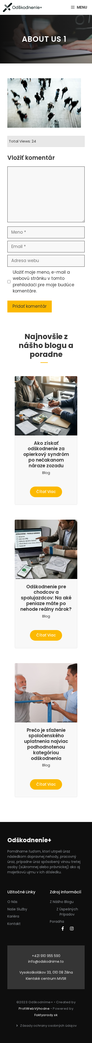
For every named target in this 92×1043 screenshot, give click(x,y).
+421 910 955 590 (46, 955)
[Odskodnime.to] (22, 7)
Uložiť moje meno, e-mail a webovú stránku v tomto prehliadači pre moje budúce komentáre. (43, 281)
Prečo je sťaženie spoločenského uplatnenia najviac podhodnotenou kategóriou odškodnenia (46, 744)
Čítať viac (46, 491)
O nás (12, 901)
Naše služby (17, 909)
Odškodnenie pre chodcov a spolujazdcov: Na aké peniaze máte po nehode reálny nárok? (46, 598)
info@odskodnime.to (46, 961)
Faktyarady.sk (46, 1015)
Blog (46, 472)
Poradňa (57, 921)
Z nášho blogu (62, 901)
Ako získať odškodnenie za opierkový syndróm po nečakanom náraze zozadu (46, 454)
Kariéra (13, 916)
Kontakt (14, 923)
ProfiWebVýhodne (34, 1008)
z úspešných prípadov (67, 912)
